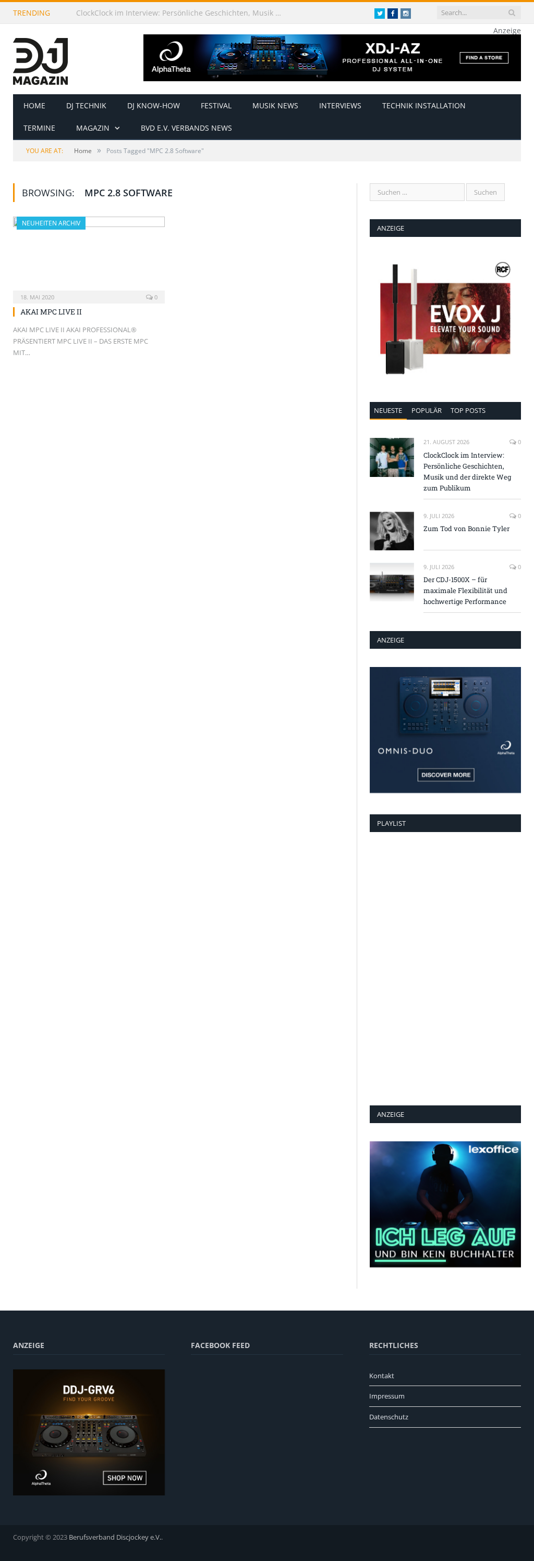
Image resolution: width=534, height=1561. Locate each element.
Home (34, 105)
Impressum (387, 1396)
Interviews (340, 105)
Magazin (93, 128)
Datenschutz (388, 1416)
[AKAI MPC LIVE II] (89, 257)
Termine (39, 128)
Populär (426, 410)
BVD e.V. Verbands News (186, 128)
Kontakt (381, 1375)
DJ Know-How (153, 105)
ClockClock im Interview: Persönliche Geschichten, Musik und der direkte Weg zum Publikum (183, 13)
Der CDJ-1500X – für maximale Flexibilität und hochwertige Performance (465, 590)
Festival (216, 105)
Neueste (388, 410)
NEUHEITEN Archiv (51, 223)
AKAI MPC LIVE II (51, 312)
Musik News (275, 105)
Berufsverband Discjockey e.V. (115, 1537)
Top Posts (468, 410)
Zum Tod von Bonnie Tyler (466, 528)
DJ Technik (86, 105)
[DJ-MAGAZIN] (40, 59)
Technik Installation (424, 105)
